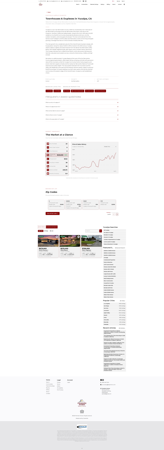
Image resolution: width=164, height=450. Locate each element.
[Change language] (113, 1)
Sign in (123, 1)
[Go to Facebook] (83, 1)
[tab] (40, 231)
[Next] (117, 214)
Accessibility (60, 388)
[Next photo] (57, 241)
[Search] (100, 230)
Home (48, 380)
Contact (120, 4)
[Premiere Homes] (82, 403)
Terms (58, 384)
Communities (84, 4)
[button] (57, 155)
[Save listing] (57, 237)
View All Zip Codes (52, 213)
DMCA (58, 386)
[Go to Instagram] (86, 1)
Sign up (118, 1)
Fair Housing (60, 389)
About (113, 4)
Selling (108, 4)
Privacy (58, 382)
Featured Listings (94, 4)
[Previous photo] (39, 241)
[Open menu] (124, 4)
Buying (102, 4)
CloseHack (85, 418)
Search (77, 4)
